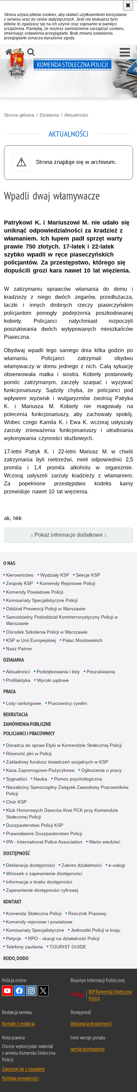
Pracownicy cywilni (67, 703)
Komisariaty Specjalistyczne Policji (41, 600)
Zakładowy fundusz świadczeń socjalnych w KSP (57, 762)
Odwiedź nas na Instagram (31, 990)
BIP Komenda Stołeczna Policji (110, 994)
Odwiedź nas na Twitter (43, 990)
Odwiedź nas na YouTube (7, 990)
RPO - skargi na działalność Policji (63, 938)
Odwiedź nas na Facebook (19, 990)
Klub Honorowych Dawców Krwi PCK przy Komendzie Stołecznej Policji (62, 813)
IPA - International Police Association (44, 841)
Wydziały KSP (54, 575)
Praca (9, 691)
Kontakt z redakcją (18, 1023)
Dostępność (16, 853)
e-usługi (116, 865)
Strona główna (19, 115)
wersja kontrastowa (87, 1048)
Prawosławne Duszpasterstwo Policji (44, 833)
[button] (125, 53)
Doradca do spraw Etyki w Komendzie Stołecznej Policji (64, 745)
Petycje (13, 938)
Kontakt (12, 901)
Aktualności (76, 115)
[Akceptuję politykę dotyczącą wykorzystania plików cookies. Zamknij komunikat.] (128, 5)
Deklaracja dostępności (30, 865)
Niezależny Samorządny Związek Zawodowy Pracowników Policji (67, 790)
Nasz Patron (19, 648)
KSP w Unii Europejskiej (31, 640)
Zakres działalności (82, 865)
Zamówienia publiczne (27, 724)
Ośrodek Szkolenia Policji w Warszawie (46, 632)
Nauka (40, 779)
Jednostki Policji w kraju (95, 930)
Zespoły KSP (19, 583)
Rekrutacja (15, 714)
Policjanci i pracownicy (29, 733)
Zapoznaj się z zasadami (23, 1068)
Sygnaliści (16, 779)
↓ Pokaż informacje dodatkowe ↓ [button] (69, 535)
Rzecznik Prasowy (87, 913)
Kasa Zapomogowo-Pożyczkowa (40, 770)
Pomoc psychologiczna (78, 779)
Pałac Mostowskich (82, 640)
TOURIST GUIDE (68, 946)
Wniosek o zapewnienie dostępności (44, 873)
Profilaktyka (18, 680)
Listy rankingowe (23, 703)
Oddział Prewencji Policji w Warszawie (45, 608)
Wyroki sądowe (53, 680)
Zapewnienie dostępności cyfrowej (42, 890)
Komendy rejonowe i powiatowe (39, 921)
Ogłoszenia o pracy (101, 770)
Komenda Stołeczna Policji (34, 913)
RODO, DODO (16, 958)
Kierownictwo (20, 575)
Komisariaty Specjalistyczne (35, 930)
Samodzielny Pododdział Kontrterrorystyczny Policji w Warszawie (62, 620)
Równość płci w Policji (29, 753)
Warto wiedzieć (104, 841)
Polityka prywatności (20, 1078)
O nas (9, 563)
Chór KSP (16, 802)
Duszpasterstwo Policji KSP (34, 825)
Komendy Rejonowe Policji (67, 583)
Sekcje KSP (88, 575)
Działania (49, 115)
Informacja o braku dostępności (39, 881)
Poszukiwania (100, 671)
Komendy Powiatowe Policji (34, 592)
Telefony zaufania (24, 946)
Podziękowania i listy (58, 671)
